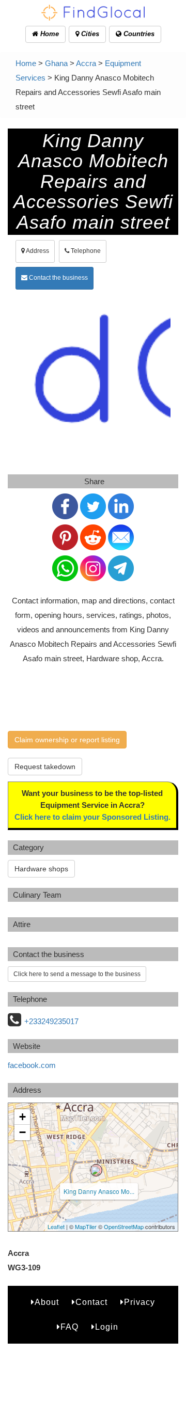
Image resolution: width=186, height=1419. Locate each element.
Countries (137, 34)
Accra (86, 63)
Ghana (56, 63)
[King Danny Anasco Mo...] (96, 1170)
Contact (91, 1302)
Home (48, 34)
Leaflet (56, 1226)
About (47, 1302)
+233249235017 (51, 1021)
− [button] (22, 1132)
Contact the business (57, 277)
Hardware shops (41, 869)
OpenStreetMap (124, 1226)
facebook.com (32, 1065)
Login (106, 1326)
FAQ (69, 1326)
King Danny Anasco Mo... (99, 1191)
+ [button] (22, 1116)
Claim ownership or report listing (67, 740)
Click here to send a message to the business (77, 974)
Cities (89, 34)
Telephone (85, 250)
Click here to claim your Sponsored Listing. (92, 816)
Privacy (139, 1302)
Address (37, 250)
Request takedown (44, 766)
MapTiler (86, 1226)
